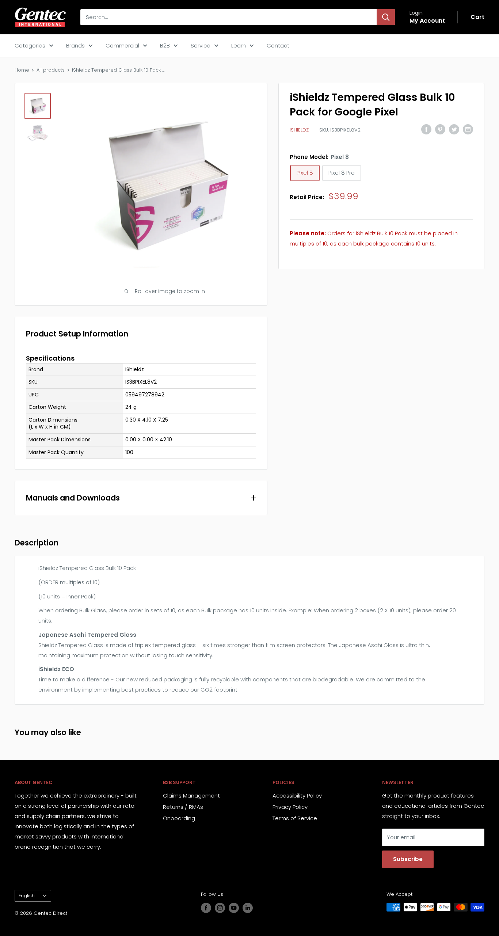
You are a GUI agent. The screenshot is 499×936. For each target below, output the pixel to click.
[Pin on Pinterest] (440, 129)
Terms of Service (295, 818)
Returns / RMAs (183, 807)
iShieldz (299, 129)
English (27, 896)
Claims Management (191, 795)
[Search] (386, 17)
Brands (75, 45)
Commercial (122, 45)
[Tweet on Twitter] (454, 129)
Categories (30, 45)
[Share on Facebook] (426, 129)
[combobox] (228, 17)
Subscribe (408, 859)
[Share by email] (468, 129)
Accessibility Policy (297, 795)
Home (22, 69)
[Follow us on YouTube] (234, 908)
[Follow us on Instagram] (220, 908)
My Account (427, 20)
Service (200, 45)
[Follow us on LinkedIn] (248, 908)
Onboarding (179, 818)
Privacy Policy (290, 807)
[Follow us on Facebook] (206, 908)
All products (51, 69)
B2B (165, 45)
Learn (238, 45)
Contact (278, 45)
